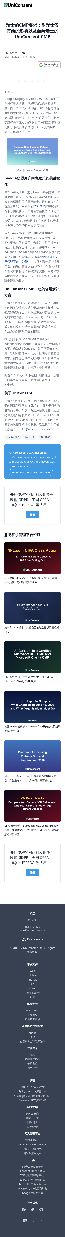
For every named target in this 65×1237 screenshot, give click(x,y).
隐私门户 (32, 1122)
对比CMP (32, 1126)
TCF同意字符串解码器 (32, 1175)
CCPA (32, 1037)
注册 (32, 514)
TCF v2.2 (38, 206)
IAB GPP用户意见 (32, 1149)
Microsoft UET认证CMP (32, 1100)
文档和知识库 (32, 1140)
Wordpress (32, 1010)
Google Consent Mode (33, 453)
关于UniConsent (18, 393)
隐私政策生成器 (32, 1153)
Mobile (32, 975)
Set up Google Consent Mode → (31, 472)
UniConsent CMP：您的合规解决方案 (32, 292)
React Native (32, 992)
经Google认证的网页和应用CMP (32, 1096)
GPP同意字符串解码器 (32, 1179)
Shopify (32, 1015)
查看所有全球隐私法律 (32, 1041)
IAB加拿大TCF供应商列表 (32, 1188)
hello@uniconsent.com (34, 429)
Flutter (32, 988)
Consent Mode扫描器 (32, 1171)
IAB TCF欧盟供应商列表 (32, 1184)
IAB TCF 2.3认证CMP (33, 1087)
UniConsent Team (15, 53)
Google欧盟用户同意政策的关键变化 (32, 181)
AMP (32, 997)
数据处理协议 (32, 1059)
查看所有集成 (32, 1019)
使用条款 (32, 1063)
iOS (33, 984)
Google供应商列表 (32, 1193)
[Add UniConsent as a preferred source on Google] (49, 65)
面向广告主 (32, 1118)
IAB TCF (29, 437)
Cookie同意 (13, 437)
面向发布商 (32, 1113)
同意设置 (32, 1068)
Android (32, 979)
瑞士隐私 (45, 437)
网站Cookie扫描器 (32, 1166)
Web (32, 971)
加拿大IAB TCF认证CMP (32, 1091)
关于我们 (32, 920)
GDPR (32, 1032)
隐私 (32, 1054)
